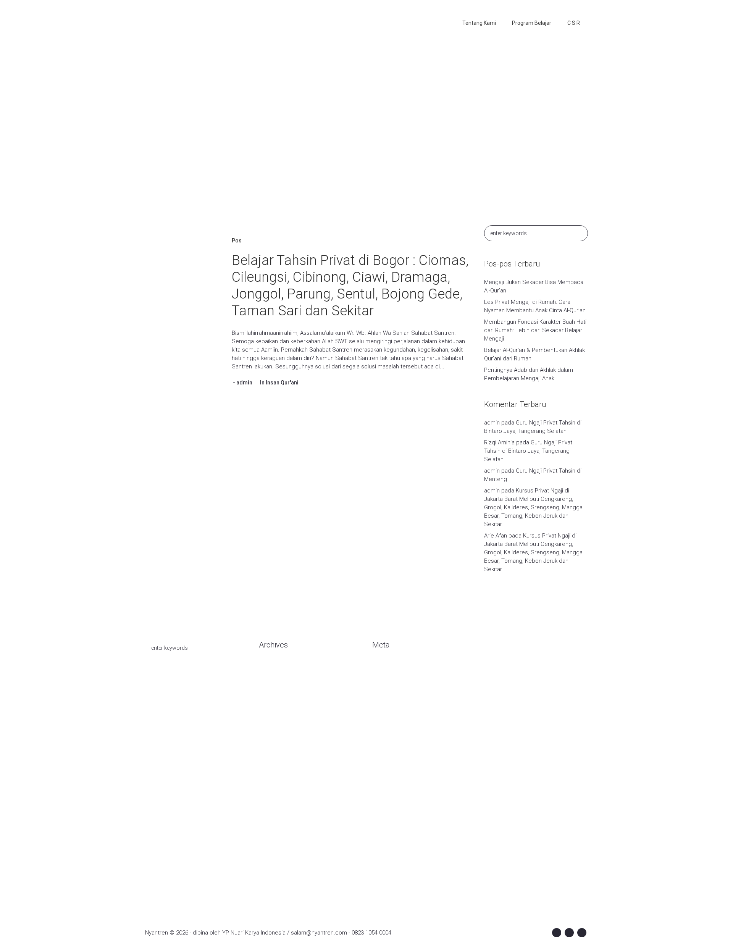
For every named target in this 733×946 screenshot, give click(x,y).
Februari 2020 (276, 726)
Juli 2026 (270, 680)
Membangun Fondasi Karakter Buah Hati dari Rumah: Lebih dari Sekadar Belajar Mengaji (535, 330)
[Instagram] (569, 932)
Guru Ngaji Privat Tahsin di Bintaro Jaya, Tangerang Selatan (528, 451)
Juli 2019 (270, 806)
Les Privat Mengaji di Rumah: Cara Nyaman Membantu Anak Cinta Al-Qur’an (535, 306)
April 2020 (271, 714)
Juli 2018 (270, 863)
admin (244, 382)
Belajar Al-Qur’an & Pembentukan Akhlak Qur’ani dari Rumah (534, 354)
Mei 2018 (270, 875)
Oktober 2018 (276, 852)
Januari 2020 (275, 737)
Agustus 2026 (276, 668)
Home (324, 139)
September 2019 (280, 783)
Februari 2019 (276, 817)
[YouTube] (581, 932)
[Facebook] (556, 932)
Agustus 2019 (276, 794)
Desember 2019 (279, 749)
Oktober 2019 (276, 771)
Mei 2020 (270, 703)
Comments (392, 691)
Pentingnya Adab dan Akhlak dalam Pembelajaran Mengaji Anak (528, 374)
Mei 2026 (270, 691)
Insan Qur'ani (282, 382)
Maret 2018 (273, 886)
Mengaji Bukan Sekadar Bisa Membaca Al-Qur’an (533, 286)
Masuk (380, 668)
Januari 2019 (275, 829)
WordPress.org (391, 703)
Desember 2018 (279, 840)
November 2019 (279, 760)
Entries (387, 680)
